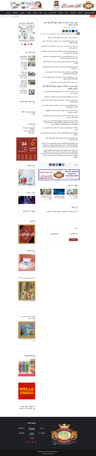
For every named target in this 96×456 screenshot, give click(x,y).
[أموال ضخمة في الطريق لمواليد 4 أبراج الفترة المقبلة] (59, 192)
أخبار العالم (73, 12)
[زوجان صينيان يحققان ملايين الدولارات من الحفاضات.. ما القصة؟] (46, 192)
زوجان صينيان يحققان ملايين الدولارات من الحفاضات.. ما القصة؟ (46, 197)
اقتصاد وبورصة (52, 12)
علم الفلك (15, 12)
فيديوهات (60, 12)
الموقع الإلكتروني (54, 233)
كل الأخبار (80, 12)
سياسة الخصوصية (31, 433)
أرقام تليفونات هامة (29, 131)
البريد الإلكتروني (73, 233)
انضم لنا (8, 12)
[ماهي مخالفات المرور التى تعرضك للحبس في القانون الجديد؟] (31, 73)
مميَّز (43, 453)
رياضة (45, 12)
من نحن (42, 428)
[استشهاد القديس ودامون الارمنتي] (31, 92)
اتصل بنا (32, 438)
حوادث (66, 12)
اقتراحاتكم (21, 433)
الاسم (76, 228)
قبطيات (29, 12)
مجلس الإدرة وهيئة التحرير (32, 428)
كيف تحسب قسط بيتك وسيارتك (28, 128)
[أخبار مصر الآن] (78, 5)
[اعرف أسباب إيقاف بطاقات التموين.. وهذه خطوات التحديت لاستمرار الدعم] (31, 82)
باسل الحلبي (73, 27)
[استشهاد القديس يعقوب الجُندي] (72, 192)
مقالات (40, 12)
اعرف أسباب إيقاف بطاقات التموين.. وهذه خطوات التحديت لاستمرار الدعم (23, 83)
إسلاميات (35, 12)
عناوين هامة (31, 132)
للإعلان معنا (42, 433)
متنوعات (22, 12)
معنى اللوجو (21, 428)
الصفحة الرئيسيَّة (88, 12)
